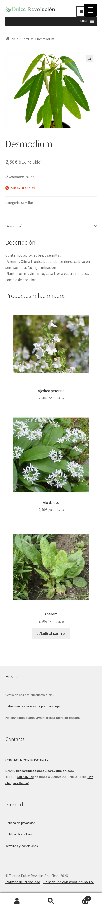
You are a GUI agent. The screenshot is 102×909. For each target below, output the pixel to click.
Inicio (14, 39)
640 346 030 (25, 777)
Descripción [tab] (14, 226)
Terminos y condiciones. (22, 846)
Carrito (78, 896)
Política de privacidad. (20, 823)
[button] (84, 21)
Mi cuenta (17, 901)
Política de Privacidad (22, 881)
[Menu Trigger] (90, 10)
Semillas (28, 39)
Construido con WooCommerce (68, 881)
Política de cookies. (19, 834)
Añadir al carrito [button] (51, 633)
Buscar (51, 901)
